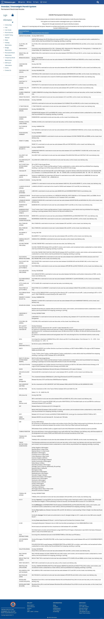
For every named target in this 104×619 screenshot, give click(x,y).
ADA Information (53, 617)
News (29, 2)
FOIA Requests (56, 610)
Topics (36, 2)
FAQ (6, 27)
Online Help (8, 25)
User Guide (8, 30)
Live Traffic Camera (84, 606)
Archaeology (56, 611)
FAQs (28, 610)
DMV (28, 611)
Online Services (83, 605)
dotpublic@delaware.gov (10, 612)
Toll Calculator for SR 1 (84, 611)
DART (32, 611)
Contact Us (8, 70)
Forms (7, 68)
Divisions (29, 608)
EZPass (36, 611)
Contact (44, 2)
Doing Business (57, 608)
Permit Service (9, 32)
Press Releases (31, 606)
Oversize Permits (83, 608)
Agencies (22, 2)
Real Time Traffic (83, 610)
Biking (54, 605)
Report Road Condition (84, 613)
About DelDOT (30, 605)
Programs (55, 606)
